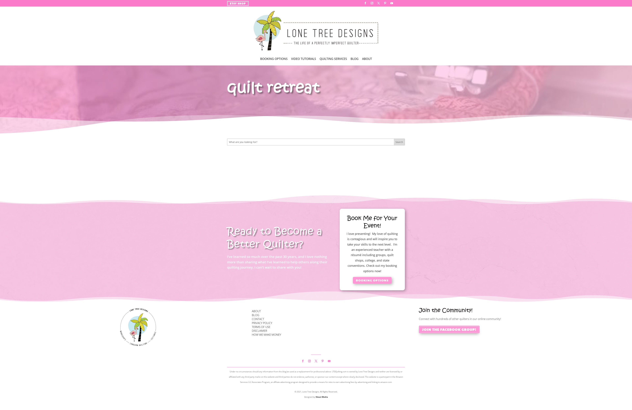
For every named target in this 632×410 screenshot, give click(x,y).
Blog (354, 59)
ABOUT (256, 311)
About (367, 59)
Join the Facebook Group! (449, 329)
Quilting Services (333, 59)
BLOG (255, 315)
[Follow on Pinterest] (385, 3)
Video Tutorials (303, 59)
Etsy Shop (238, 3)
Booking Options (274, 59)
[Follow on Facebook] (365, 3)
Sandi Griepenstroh (247, 163)
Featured (270, 163)
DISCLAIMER (259, 331)
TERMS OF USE (261, 327)
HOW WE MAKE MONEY (266, 334)
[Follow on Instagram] (372, 3)
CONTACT (258, 319)
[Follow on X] (378, 3)
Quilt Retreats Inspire (247, 156)
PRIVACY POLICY (262, 323)
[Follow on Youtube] (391, 3)
